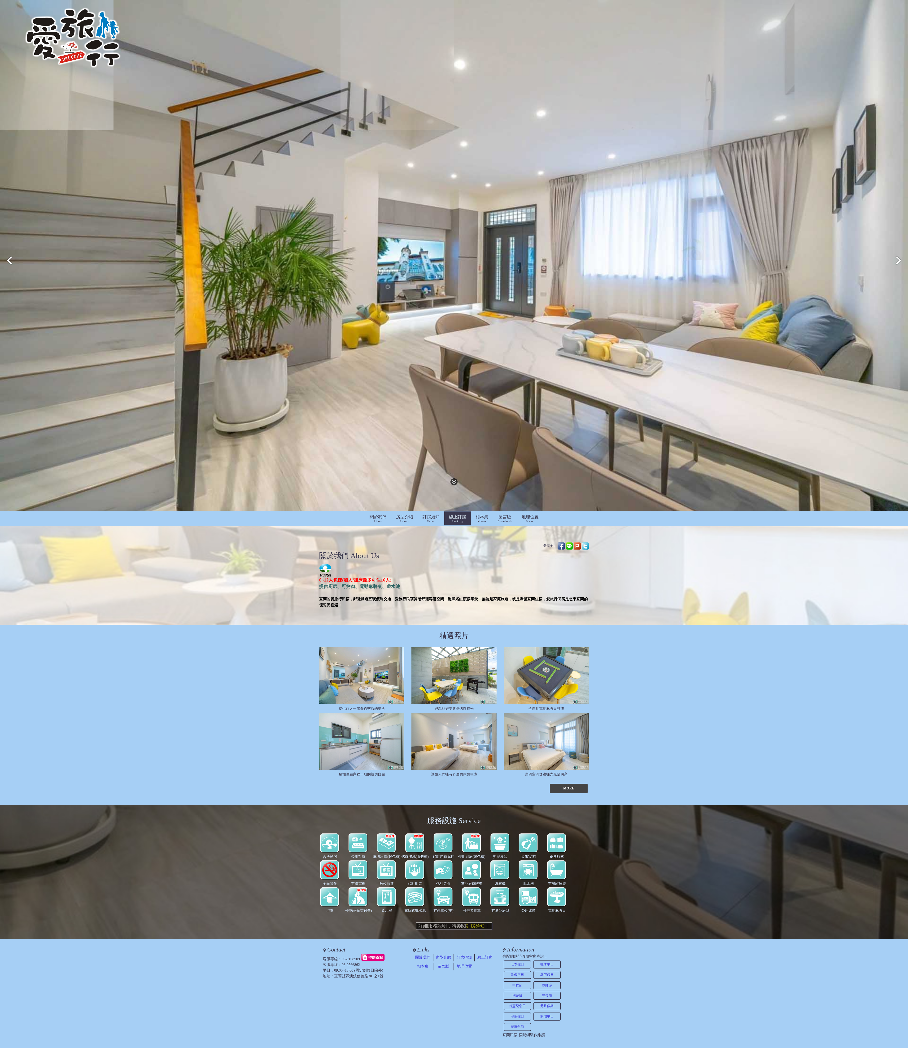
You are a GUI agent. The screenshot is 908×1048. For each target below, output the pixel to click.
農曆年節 (517, 1027)
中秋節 (517, 985)
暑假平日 (517, 975)
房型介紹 (404, 519)
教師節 (547, 985)
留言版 (505, 519)
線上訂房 (457, 519)
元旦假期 (547, 1006)
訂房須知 (431, 519)
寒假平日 (547, 1016)
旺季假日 (517, 964)
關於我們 (378, 519)
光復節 (547, 995)
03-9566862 (351, 965)
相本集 (482, 519)
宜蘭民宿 (510, 1035)
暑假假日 (547, 975)
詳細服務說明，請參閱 (454, 926)
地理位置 (530, 519)
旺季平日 (547, 964)
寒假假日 (517, 1016)
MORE (568, 788)
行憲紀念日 (517, 1006)
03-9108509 (351, 959)
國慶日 (517, 995)
